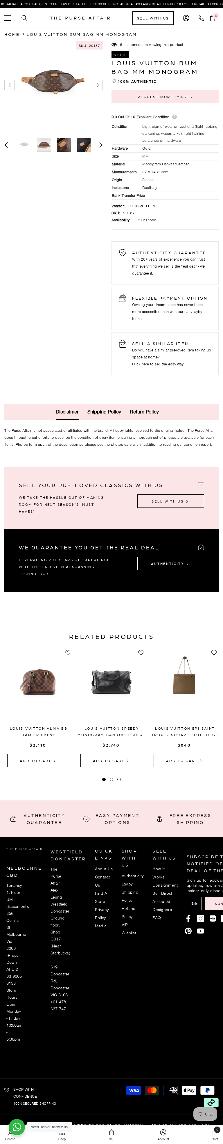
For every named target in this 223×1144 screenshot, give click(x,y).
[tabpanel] (38, 708)
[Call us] (202, 18)
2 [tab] (111, 779)
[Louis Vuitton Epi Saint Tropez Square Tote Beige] (185, 687)
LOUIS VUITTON (141, 206)
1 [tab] (104, 779)
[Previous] (9, 85)
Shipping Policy (104, 412)
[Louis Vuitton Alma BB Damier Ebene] (38, 687)
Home (12, 34)
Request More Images (165, 97)
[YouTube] (200, 931)
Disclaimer (67, 412)
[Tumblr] (188, 931)
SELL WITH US (153, 18)
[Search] (24, 18)
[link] (163, 1135)
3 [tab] (119, 779)
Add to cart (36, 760)
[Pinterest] (212, 918)
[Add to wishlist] (67, 653)
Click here (140, 364)
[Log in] (186, 18)
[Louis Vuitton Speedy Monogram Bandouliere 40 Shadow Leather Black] (112, 687)
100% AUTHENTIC (137, 81)
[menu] (7, 18)
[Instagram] (200, 918)
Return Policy (144, 412)
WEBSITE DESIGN (93, 1125)
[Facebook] (188, 918)
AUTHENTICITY (168, 563)
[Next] (98, 85)
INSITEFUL (134, 1125)
